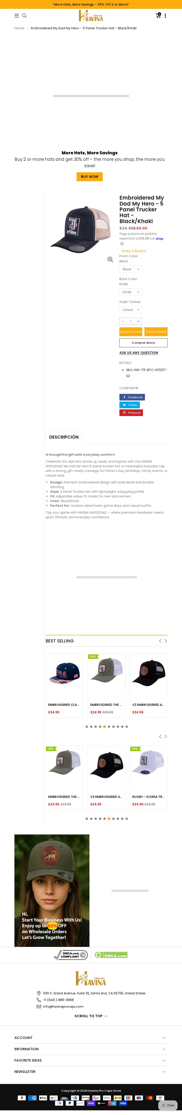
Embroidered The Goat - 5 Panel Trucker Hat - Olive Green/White (106, 705)
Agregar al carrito (130, 332)
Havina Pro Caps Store (104, 1091)
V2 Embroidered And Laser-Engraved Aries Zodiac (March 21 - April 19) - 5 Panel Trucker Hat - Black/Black (148, 705)
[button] (16, 15)
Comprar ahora (143, 343)
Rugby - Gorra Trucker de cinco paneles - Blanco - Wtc (148, 797)
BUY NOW (89, 176)
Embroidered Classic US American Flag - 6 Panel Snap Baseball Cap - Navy (64, 705)
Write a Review (134, 251)
